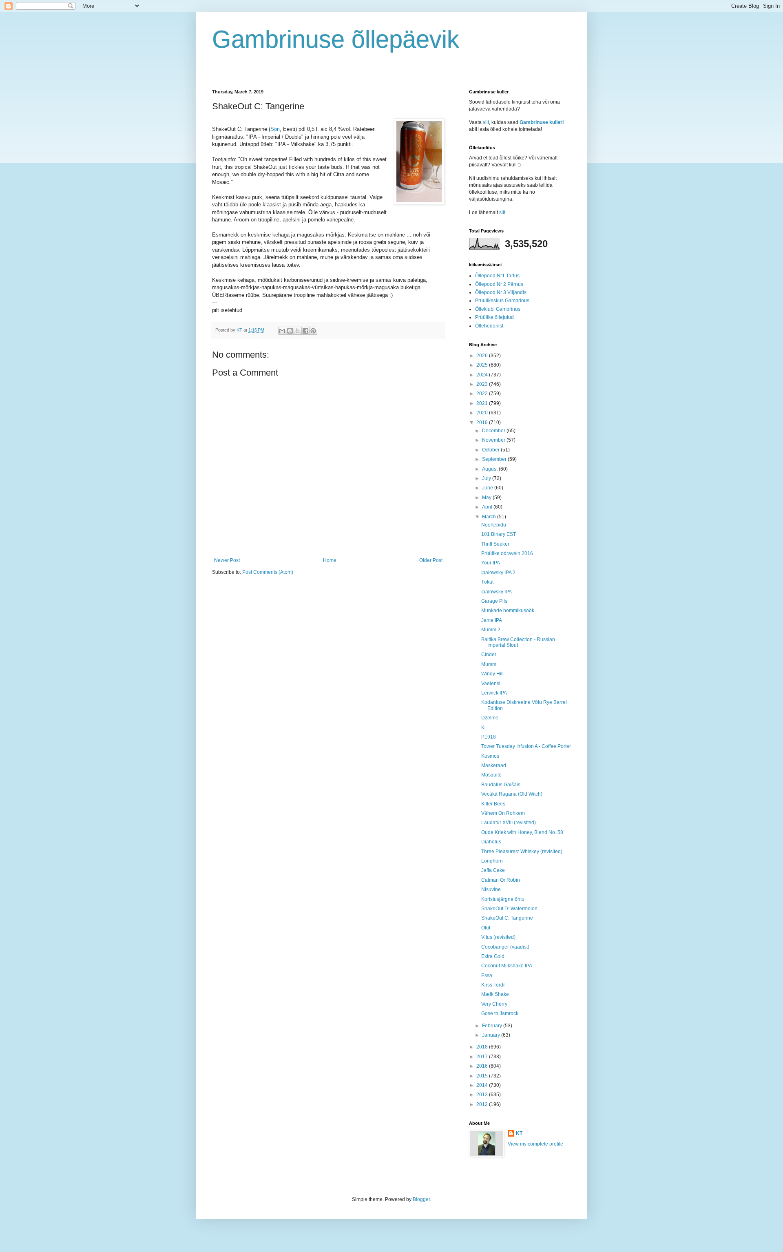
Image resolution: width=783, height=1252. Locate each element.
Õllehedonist (489, 326)
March (489, 517)
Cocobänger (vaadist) (505, 947)
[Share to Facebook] (305, 331)
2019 (482, 422)
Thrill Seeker (495, 544)
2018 (482, 1047)
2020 (482, 413)
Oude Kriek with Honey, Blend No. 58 (522, 832)
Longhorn (492, 861)
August (490, 469)
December (494, 431)
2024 (482, 375)
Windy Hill (492, 674)
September (495, 459)
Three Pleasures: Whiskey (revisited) (521, 851)
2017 (482, 1057)
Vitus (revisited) (498, 937)
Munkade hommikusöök (507, 610)
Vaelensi (490, 683)
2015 (482, 1076)
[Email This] (282, 331)
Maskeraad (493, 765)
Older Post (430, 560)
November (494, 440)
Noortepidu (493, 525)
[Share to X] (298, 331)
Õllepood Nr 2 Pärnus (499, 284)
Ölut (485, 928)
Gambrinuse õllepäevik (335, 39)
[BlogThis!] (290, 331)
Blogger (421, 1199)
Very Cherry (494, 1004)
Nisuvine (491, 889)
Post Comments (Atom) (267, 572)
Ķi (483, 727)
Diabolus (491, 842)
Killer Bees (493, 804)
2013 (482, 1094)
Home (329, 560)
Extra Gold (492, 956)
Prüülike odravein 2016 (507, 553)
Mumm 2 (490, 630)
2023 (482, 384)
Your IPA (490, 563)
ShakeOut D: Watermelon (509, 908)
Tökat (487, 582)
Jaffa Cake (493, 870)
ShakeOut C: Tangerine (507, 918)
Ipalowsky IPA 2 (498, 572)
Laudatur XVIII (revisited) (508, 822)
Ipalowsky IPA (496, 592)
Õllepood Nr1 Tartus (497, 276)
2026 (482, 355)
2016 (482, 1066)
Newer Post (227, 560)
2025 (482, 365)
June (488, 488)
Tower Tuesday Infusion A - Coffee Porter (526, 746)
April (487, 507)
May (487, 497)
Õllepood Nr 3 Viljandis (500, 292)
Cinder (488, 654)
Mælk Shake (495, 994)
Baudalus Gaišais (500, 784)
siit (486, 122)
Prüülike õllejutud (494, 317)
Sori (275, 129)
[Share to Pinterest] (313, 331)
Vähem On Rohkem (503, 813)
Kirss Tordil (493, 985)
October (491, 450)
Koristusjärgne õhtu (502, 899)
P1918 (488, 737)
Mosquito (491, 775)
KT (519, 1133)
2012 (482, 1104)
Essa (486, 975)
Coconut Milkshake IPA (506, 966)
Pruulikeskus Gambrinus (502, 300)
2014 (482, 1085)
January (491, 1035)
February (492, 1026)
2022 (482, 393)
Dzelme (489, 718)
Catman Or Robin (500, 880)
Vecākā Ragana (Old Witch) (511, 794)
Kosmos (490, 756)
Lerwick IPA (494, 693)
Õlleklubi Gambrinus (497, 309)
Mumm (488, 664)
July (487, 478)
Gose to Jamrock (499, 1013)
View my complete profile (535, 1144)
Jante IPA (491, 620)
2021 (482, 403)
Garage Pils (494, 601)
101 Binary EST (498, 534)
